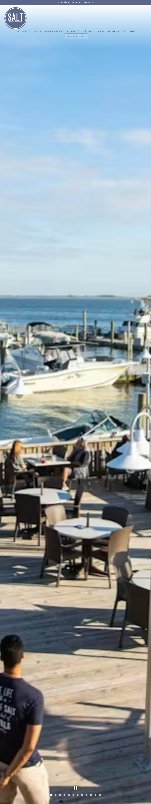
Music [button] (101, 31)
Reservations (76, 36)
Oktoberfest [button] (24, 31)
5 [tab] (68, 795)
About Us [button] (113, 31)
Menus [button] (38, 31)
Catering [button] (89, 31)
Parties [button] (75, 31)
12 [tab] (99, 795)
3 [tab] (60, 795)
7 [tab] (77, 795)
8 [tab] (82, 795)
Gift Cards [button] (128, 31)
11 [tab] (95, 795)
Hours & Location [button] (56, 31)
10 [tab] (91, 795)
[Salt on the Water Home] (15, 18)
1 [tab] (51, 795)
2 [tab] (55, 795)
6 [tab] (73, 795)
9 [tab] (86, 795)
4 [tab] (64, 795)
